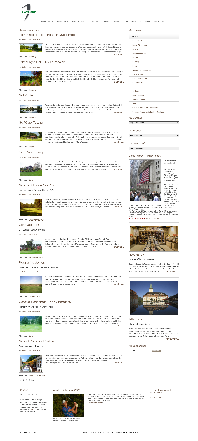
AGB (125, 432)
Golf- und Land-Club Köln (37, 185)
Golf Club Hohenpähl (33, 152)
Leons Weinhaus (136, 254)
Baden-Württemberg (139, 45)
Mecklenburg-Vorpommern (142, 70)
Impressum (119, 432)
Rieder (24, 40)
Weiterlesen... (119, 54)
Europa (134, 36)
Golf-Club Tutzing (31, 122)
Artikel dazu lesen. (95, 402)
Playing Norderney (32, 262)
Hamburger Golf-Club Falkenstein (42, 62)
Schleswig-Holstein (36, 257)
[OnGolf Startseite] (29, 21)
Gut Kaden (26, 95)
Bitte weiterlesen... (172, 338)
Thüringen (136, 104)
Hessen (135, 66)
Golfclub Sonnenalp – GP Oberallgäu (45, 302)
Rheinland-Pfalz (138, 83)
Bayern (31, 147)
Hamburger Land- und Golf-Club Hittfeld (47, 35)
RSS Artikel (156, 397)
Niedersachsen (34, 297)
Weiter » (32, 380)
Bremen (135, 58)
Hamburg (32, 57)
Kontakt (111, 432)
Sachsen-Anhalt (138, 95)
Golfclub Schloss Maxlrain (37, 341)
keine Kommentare (34, 40)
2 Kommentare (32, 234)
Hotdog (33, 409)
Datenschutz (133, 432)
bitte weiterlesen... (172, 271)
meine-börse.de (152, 219)
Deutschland (137, 41)
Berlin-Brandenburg (139, 53)
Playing (42, 375)
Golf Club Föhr (29, 224)
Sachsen (135, 91)
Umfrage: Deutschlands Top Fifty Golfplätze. (148, 112)
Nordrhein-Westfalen (36, 219)
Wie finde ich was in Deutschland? (145, 108)
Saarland (135, 87)
